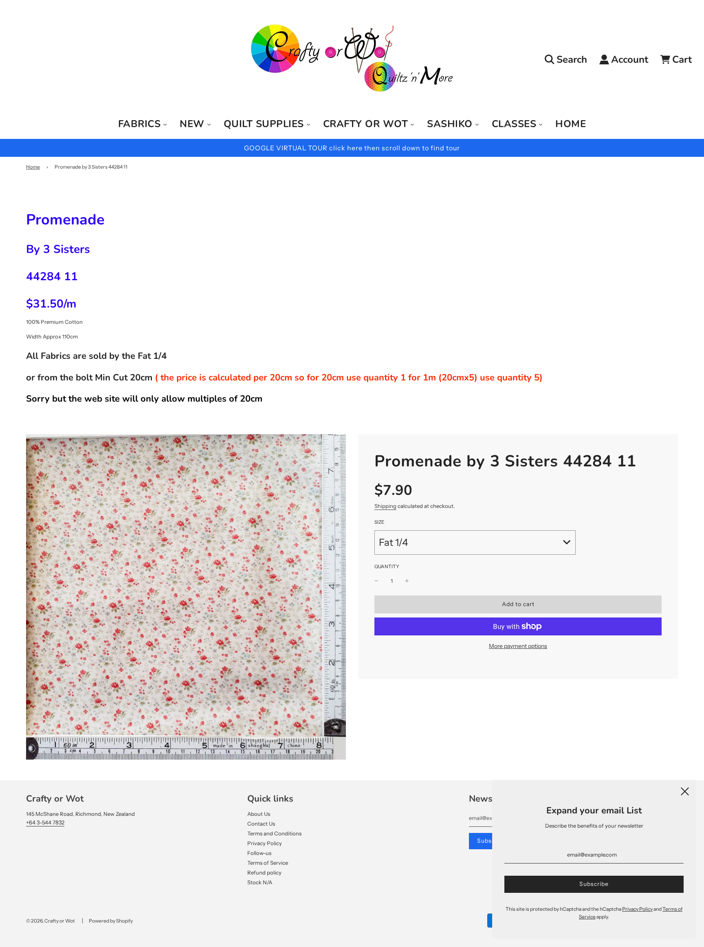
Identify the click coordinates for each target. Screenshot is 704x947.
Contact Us (261, 823)
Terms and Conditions (274, 833)
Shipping (385, 506)
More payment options (518, 646)
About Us (258, 814)
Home (33, 167)
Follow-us (259, 853)
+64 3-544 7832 (45, 822)
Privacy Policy (264, 843)
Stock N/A (259, 882)
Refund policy (264, 872)
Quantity (386, 566)
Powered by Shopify (111, 921)
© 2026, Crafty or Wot (50, 921)
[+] (407, 581)
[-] (376, 581)
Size (379, 522)
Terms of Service (267, 862)
